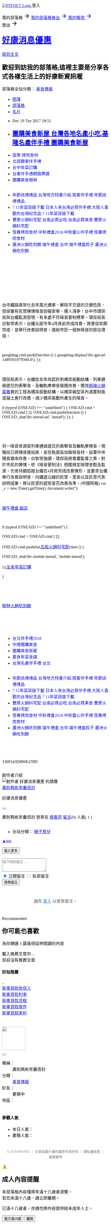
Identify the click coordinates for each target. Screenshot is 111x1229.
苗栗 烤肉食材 (25, 155)
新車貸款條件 (14, 1007)
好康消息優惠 (27, 40)
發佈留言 (11, 882)
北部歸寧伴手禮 (26, 161)
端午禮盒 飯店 (15, 508)
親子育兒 (42, 831)
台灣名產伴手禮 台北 (31, 663)
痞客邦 (56, 817)
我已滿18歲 (12, 1219)
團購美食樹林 (24, 180)
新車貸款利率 (14, 994)
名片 (16, 112)
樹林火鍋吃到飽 (16, 606)
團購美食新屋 (24, 651)
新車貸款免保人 (16, 988)
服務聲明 (55, 1157)
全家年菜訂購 (18, 567)
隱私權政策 (91, 1152)
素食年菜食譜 (24, 657)
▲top (6, 841)
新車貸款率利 (14, 1013)
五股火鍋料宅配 (55, 547)
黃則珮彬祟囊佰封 (18, 788)
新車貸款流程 (14, 1000)
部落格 (18, 105)
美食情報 (44, 89)
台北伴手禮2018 (26, 638)
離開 (29, 1219)
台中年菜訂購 (24, 167)
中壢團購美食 (24, 644)
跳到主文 (10, 54)
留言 (67, 817)
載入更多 (11, 851)
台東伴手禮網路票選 (31, 174)
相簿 (16, 99)
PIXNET (24, 1152)
